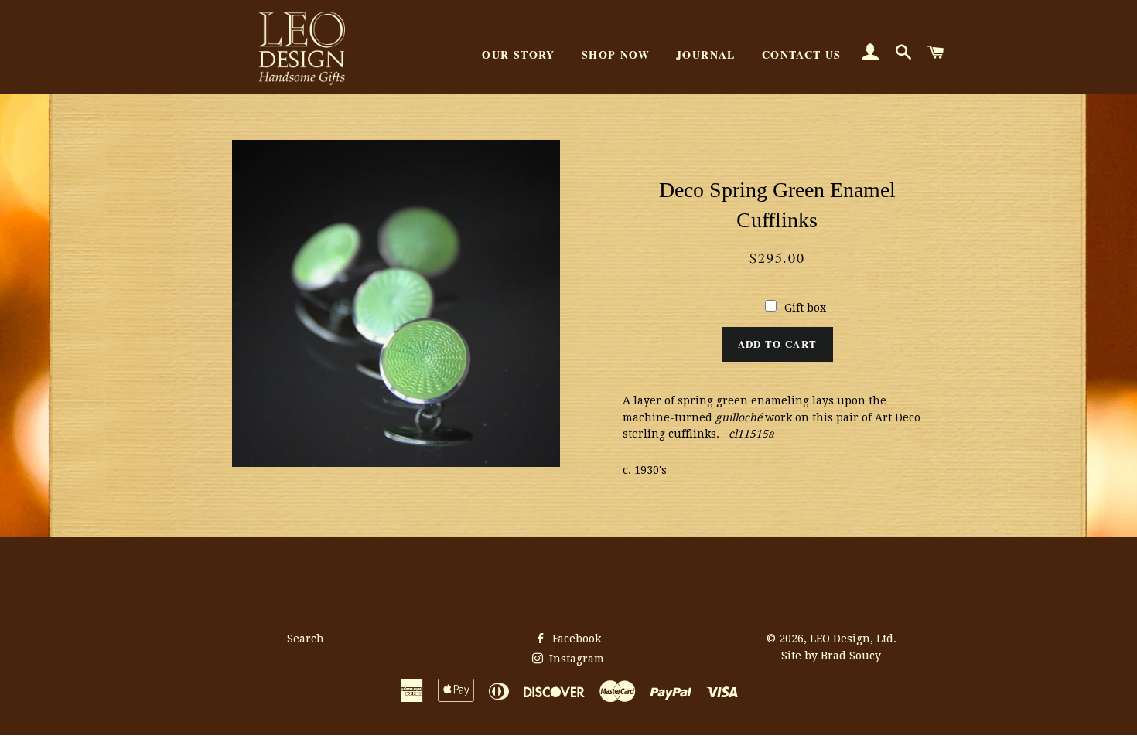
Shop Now (616, 54)
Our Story (518, 54)
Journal (706, 54)
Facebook (575, 638)
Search (305, 638)
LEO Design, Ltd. (853, 638)
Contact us (802, 54)
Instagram (575, 658)
